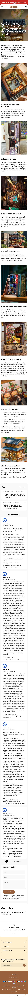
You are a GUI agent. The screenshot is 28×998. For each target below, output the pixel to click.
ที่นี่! (7, 474)
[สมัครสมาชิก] (23, 971)
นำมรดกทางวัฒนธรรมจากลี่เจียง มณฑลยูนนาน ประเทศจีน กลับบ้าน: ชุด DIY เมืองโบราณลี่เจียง (12, 506)
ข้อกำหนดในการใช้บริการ (10, 898)
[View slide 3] (15, 933)
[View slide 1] (12, 933)
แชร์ (4, 486)
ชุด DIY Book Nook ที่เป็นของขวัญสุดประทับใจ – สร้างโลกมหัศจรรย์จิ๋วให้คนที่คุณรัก (15, 495)
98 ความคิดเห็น (23, 486)
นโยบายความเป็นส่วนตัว (11, 897)
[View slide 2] (14, 933)
